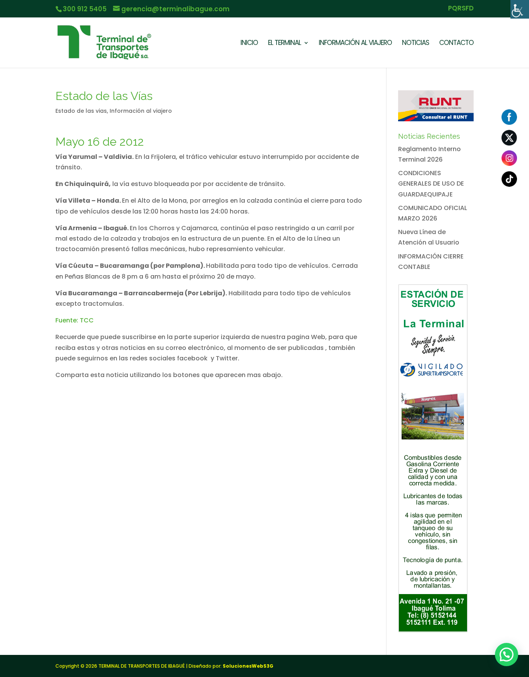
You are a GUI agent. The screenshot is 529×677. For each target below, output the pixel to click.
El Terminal (284, 43)
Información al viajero (141, 111)
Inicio (249, 43)
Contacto (456, 43)
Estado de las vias (81, 111)
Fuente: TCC (74, 320)
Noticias (415, 43)
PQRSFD (461, 9)
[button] (506, 654)
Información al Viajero (355, 43)
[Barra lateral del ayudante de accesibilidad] (519, 9)
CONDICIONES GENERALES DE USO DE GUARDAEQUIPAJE (431, 183)
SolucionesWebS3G (248, 666)
